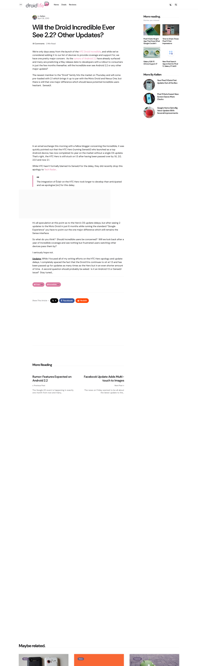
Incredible (54, 284)
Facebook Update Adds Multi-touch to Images (104, 378)
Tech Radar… (50, 169)
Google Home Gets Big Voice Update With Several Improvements (167, 110)
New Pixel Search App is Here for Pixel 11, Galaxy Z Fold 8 (170, 63)
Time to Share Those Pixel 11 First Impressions (170, 41)
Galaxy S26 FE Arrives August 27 (150, 62)
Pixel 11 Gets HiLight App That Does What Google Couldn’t (151, 41)
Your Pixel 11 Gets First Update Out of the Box (167, 81)
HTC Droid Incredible (90, 51)
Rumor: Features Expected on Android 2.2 (51, 378)
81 (38, 43)
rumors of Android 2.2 (85, 58)
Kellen (42, 16)
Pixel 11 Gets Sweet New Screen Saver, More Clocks (168, 97)
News (25, 659)
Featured (137, 659)
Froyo (39, 284)
